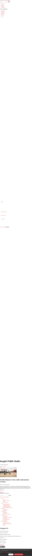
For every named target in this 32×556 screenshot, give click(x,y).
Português (3, 11)
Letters (4, 501)
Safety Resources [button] (4, 212)
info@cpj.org (2, 544)
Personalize (10, 554)
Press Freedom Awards (6, 514)
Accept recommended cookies (19, 554)
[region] (16, 552)
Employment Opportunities (7, 517)
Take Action (5, 513)
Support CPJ (5, 512)
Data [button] (2, 202)
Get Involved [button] (4, 215)
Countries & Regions (5, 521)
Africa (4, 524)
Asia (4, 525)
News (2, 498)
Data (2, 503)
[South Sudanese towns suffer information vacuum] (8, 477)
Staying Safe (5, 510)
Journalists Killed (6, 504)
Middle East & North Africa (7, 524)
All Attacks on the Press (7, 506)
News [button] (2, 17)
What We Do (5, 515)
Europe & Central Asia (6, 523)
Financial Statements (6, 519)
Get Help (3, 227)
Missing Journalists (6, 506)
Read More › (2, 490)
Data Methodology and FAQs (7, 507)
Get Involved (4, 511)
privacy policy (4, 552)
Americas (4, 522)
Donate (1, 227)
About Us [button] (3, 219)
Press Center (5, 518)
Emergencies (5, 509)
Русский (3, 13)
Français (3, 12)
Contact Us (5, 520)
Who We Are (5, 516)
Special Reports (5, 502)
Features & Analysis (3, 466)
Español (3, 10)
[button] (4, 9)
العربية (3, 14)
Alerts (4, 499)
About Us (3, 515)
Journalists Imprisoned (6, 505)
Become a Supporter (3, 497)
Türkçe (3, 15)
